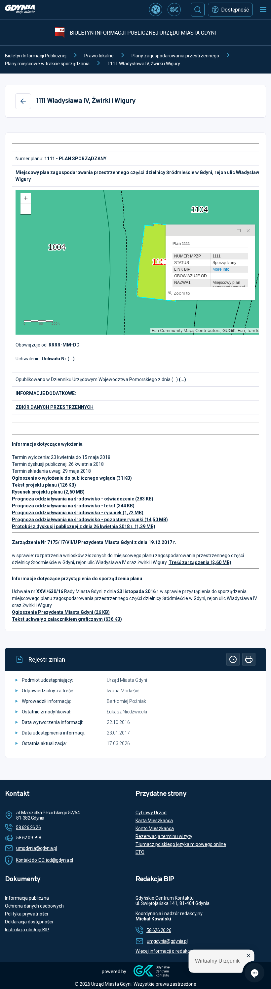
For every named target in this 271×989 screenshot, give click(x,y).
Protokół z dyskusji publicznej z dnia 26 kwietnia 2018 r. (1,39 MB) (83, 526)
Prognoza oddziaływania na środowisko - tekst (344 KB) (73, 505)
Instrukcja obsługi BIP (27, 929)
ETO (140, 852)
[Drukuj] (248, 659)
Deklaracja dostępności (29, 921)
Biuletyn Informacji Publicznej (35, 55)
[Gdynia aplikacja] (174, 9)
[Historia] (233, 659)
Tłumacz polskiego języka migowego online (181, 844)
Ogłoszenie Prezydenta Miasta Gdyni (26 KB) (61, 612)
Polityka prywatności (26, 913)
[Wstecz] (23, 101)
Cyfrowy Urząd (151, 812)
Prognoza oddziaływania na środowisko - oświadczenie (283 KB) (82, 498)
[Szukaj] (198, 9)
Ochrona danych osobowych (34, 906)
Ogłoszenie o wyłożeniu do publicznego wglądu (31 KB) (72, 478)
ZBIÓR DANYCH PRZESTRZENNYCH (55, 407)
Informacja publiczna (27, 898)
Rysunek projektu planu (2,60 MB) (48, 491)
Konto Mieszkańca (155, 828)
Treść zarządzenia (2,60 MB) (200, 562)
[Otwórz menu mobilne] (263, 9)
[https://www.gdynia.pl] (20, 10)
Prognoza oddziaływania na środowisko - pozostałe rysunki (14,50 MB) (90, 519)
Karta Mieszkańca (154, 820)
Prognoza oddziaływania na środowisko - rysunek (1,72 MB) (77, 512)
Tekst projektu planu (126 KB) (44, 485)
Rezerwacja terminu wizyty (164, 836)
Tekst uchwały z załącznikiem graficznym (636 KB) (67, 619)
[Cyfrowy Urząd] (155, 9)
